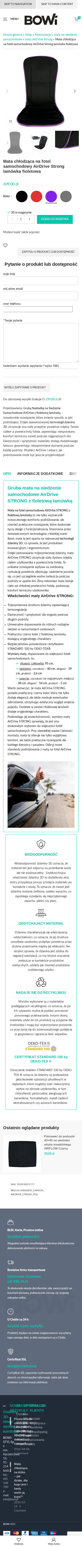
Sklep (28, 34)
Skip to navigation (18, 4)
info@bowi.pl (10, 1499)
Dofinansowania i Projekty (33, 1442)
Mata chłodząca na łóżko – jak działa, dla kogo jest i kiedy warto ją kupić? (21, 1480)
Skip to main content (57, 4)
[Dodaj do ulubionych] (5, 245)
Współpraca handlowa (37, 1425)
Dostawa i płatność (22, 1418)
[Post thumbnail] (10, 1436)
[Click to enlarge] (10, 121)
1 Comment (21, 1453)
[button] (7, 91)
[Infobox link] (41, 871)
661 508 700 (5, 1483)
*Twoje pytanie (12, 320)
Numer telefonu (10, 304)
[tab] (7, 474)
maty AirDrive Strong (38, 39)
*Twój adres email (11, 288)
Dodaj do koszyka (55, 219)
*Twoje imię (7, 274)
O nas (25, 1416)
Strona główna (12, 34)
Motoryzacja (43, 34)
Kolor (7, 196)
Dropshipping (38, 1432)
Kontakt (35, 1418)
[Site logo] (41, 19)
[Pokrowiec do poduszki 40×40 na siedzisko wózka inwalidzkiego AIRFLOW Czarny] (22, 1153)
